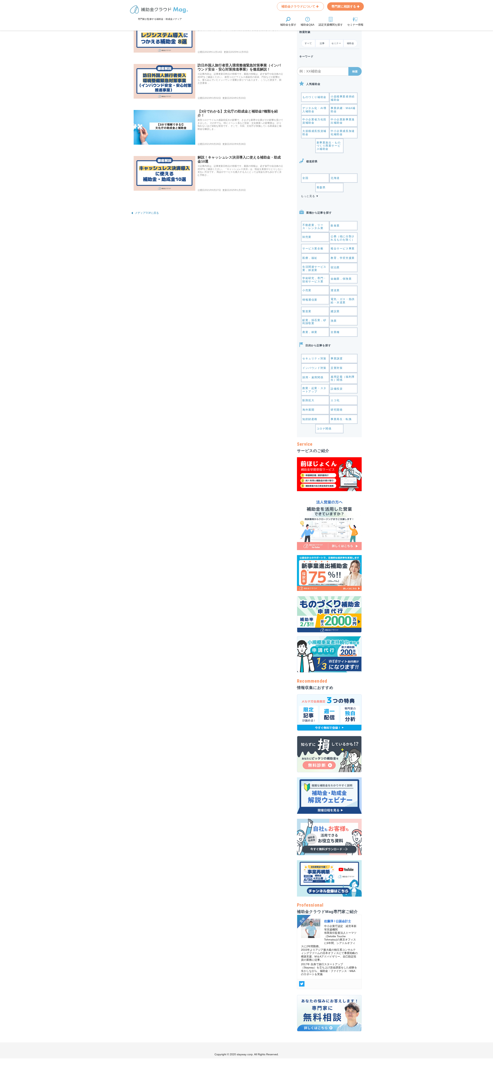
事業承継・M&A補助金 (343, 110)
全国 (305, 178)
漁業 (334, 320)
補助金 (350, 43)
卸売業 (306, 236)
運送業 (335, 290)
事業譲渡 (337, 358)
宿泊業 (335, 267)
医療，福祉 (309, 257)
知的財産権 (309, 419)
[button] (355, 71)
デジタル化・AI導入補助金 (314, 110)
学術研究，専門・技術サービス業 (314, 280)
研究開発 (337, 409)
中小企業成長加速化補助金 (343, 132)
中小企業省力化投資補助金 (314, 121)
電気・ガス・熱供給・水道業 (343, 301)
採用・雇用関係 (312, 377)
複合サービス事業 (343, 248)
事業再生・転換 (341, 419)
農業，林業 (309, 332)
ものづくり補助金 (314, 97)
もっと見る (308, 196)
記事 (322, 43)
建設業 (335, 311)
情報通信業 (309, 299)
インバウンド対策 (314, 367)
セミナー (336, 43)
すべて (308, 43)
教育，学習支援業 (343, 257)
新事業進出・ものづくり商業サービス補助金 (329, 146)
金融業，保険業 (341, 278)
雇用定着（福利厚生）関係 (343, 378)
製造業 (306, 311)
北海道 (335, 178)
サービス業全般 (312, 248)
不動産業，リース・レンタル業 (312, 226)
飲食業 (335, 225)
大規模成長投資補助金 (314, 132)
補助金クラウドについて (298, 6)
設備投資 (337, 388)
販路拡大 (308, 400)
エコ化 (335, 400)
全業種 (335, 332)
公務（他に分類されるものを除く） (343, 238)
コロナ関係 (324, 428)
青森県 (321, 187)
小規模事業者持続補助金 (343, 98)
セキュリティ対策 (314, 358)
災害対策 (337, 367)
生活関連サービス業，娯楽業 (314, 268)
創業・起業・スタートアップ (314, 390)
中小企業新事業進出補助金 (343, 121)
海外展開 (308, 409)
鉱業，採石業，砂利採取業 (314, 322)
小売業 (306, 290)
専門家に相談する (344, 6)
